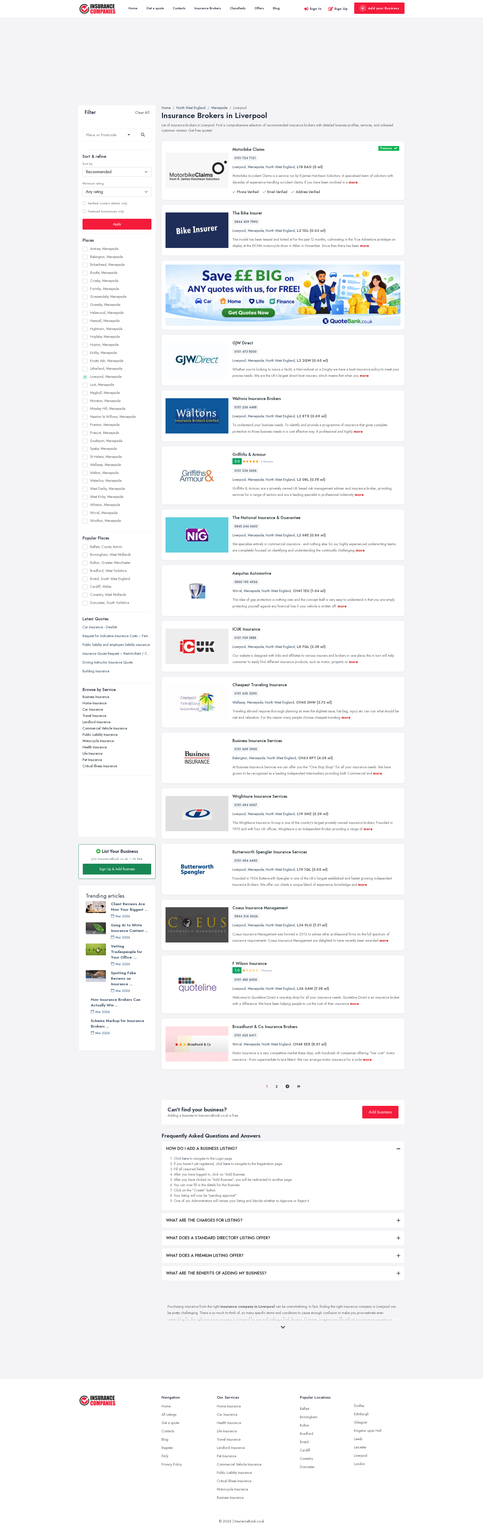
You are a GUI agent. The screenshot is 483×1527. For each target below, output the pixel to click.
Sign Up (341, 8)
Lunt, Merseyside (102, 384)
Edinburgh (361, 1413)
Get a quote (155, 8)
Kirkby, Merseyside (103, 352)
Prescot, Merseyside (104, 432)
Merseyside (256, 166)
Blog (276, 8)
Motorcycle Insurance (98, 741)
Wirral (237, 590)
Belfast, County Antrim (106, 546)
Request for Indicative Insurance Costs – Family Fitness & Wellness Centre (117, 636)
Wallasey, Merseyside (105, 464)
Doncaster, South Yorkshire (109, 602)
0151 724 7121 (245, 158)
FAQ (165, 1456)
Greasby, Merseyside (105, 304)
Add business (380, 1112)
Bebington (239, 757)
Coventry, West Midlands (108, 594)
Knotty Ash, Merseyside (106, 360)
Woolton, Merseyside (105, 520)
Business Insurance (96, 697)
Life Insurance (92, 753)
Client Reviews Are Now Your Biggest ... (129, 906)
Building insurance (96, 671)
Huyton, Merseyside (104, 344)
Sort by (87, 164)
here (185, 1158)
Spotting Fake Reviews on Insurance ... (123, 978)
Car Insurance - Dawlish (100, 627)
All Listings (169, 1414)
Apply (117, 224)
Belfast (304, 1408)
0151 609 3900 (245, 749)
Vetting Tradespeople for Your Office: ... (126, 951)
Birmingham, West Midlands (110, 554)
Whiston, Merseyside (105, 504)
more (353, 182)
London (359, 1463)
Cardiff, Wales (100, 586)
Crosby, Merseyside (104, 280)
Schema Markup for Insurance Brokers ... (117, 1023)
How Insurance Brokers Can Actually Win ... (115, 1002)
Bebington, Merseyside (106, 256)
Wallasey (238, 702)
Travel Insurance (94, 715)
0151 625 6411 (245, 1035)
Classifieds (238, 8)
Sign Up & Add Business (117, 868)
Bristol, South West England (110, 578)
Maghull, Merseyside (105, 392)
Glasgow (360, 1422)
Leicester (360, 1447)
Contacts (179, 8)
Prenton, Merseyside (104, 424)
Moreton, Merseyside (105, 400)
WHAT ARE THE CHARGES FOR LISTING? (204, 1220)
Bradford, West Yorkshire (108, 570)
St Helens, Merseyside (106, 456)
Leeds (358, 1438)
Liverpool (239, 166)
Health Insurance (95, 747)
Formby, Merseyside (104, 288)
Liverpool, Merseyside (106, 376)
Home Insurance (94, 703)
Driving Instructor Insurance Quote (108, 662)
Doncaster (307, 1466)
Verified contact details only (107, 203)
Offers (259, 8)
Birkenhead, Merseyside (107, 264)
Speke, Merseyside (103, 448)
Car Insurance (93, 709)
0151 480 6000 (245, 979)
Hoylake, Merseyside (105, 336)
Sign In (316, 8)
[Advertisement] (241, 67)
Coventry (306, 1458)
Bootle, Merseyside (103, 272)
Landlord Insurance (96, 722)
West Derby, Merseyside (107, 488)
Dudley (359, 1405)
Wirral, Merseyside (103, 512)
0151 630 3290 (245, 693)
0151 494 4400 (245, 860)
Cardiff (305, 1450)
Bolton (304, 1425)
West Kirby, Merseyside (106, 496)
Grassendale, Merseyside (108, 296)
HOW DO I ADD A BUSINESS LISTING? (201, 1148)
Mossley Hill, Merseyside (107, 408)
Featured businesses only (106, 211)
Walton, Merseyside (104, 472)
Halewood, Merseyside (107, 312)
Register (167, 1447)
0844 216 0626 (246, 916)
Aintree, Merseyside (104, 248)
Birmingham (308, 1417)
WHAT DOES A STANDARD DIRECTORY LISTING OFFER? (218, 1238)
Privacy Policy (172, 1464)
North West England (280, 166)
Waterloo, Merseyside (106, 480)
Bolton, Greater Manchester (110, 562)
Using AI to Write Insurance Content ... (129, 927)
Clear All (142, 112)
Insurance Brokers (207, 8)
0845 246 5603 (246, 526)
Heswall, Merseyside (104, 320)
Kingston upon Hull (367, 1430)
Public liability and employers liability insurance (116, 644)
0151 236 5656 (245, 470)
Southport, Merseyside (106, 440)
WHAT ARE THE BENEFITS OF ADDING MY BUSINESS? (216, 1273)
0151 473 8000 (245, 351)
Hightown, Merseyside (106, 328)
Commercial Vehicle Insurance (105, 728)
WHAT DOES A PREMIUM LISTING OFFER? (205, 1255)
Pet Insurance (92, 759)
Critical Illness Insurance (100, 766)
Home (133, 8)
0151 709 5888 (245, 638)
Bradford (306, 1433)
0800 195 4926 (246, 582)
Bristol (304, 1441)
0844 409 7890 (246, 222)
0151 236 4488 (245, 407)
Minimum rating (93, 183)
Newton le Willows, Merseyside (113, 416)
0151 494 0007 (245, 805)
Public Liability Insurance (100, 734)
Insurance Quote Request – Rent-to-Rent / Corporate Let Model (117, 653)
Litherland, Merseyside (106, 368)
